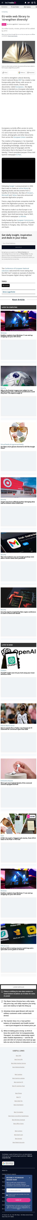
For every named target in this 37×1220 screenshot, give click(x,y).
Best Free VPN (19, 1059)
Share (6, 72)
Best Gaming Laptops (18, 1078)
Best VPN (18, 1055)
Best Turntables (18, 1112)
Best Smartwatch (18, 1105)
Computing (4, 12)
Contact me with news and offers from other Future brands (18, 1195)
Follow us (23, 72)
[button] (35, 2)
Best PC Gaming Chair (18, 1086)
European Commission (25, 220)
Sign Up (18, 1200)
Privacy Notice (24, 254)
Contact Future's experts (9, 1174)
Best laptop (27, 7)
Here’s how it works (12, 36)
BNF (20, 80)
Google (11, 186)
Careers (4, 1205)
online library (23, 188)
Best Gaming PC (18, 1082)
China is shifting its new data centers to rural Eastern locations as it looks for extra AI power (19, 994)
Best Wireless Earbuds (18, 1120)
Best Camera (18, 1131)
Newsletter (32, 72)
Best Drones (18, 1138)
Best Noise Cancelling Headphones (18, 1116)
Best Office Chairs (18, 1123)
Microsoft (5, 195)
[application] (18, 169)
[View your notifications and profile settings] (25, 2)
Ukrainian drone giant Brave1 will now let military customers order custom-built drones (19, 1013)
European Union (19, 137)
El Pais (18, 155)
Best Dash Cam (18, 1135)
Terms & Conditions (16, 1207)
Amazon (30, 193)
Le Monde (22, 216)
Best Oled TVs (18, 1101)
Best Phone (18, 1093)
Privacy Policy (25, 1206)
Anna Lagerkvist (13, 24)
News (4, 24)
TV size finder (15, 7)
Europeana (19, 87)
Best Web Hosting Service (18, 1063)
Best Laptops (18, 1074)
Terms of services (22, 252)
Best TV (18, 1097)
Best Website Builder (18, 1067)
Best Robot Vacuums (18, 1142)
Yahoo (14, 195)
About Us (4, 1170)
